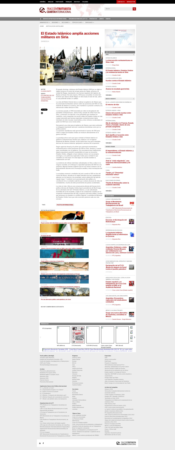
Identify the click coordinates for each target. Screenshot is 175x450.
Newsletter (131, 2)
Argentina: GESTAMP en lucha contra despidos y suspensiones (118, 375)
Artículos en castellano (54, 26)
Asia (73, 365)
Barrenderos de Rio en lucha (113, 434)
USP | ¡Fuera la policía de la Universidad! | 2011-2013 (119, 414)
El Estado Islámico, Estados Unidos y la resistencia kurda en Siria (119, 71)
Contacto (121, 2)
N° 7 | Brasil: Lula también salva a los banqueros (53, 399)
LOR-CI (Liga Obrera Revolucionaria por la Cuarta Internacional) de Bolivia (54, 409)
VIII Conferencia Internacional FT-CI (114, 365)
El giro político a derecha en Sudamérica (52, 261)
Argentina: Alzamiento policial (113, 433)
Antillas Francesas (77, 370)
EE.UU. (74, 363)
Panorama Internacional (46, 382)
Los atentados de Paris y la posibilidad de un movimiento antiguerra (60, 286)
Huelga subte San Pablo (111, 377)
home (40, 19)
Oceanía (74, 381)
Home (42, 26)
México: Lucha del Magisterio (113, 425)
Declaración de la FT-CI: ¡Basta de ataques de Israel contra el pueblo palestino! (116, 267)
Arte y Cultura (76, 402)
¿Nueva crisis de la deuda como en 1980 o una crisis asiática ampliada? (61, 248)
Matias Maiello (116, 92)
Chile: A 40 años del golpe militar (114, 427)
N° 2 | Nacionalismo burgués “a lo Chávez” (51, 389)
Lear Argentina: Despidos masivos (114, 379)
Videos (108, 19)
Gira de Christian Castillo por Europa (115, 368)
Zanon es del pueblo (110, 359)
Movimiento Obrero (77, 394)
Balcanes (74, 372)
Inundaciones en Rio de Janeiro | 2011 (115, 405)
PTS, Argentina (116, 255)
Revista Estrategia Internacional (55, 19)
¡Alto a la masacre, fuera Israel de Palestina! (117, 381)
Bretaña (107, 431)
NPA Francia (75, 420)
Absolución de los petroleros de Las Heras (116, 370)
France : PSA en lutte (110, 429)
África (73, 366)
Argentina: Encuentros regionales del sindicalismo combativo (116, 300)
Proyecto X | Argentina (111, 363)
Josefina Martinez (117, 167)
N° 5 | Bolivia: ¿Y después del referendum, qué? (53, 395)
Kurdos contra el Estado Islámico (118, 80)
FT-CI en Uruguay (45, 432)
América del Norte (77, 368)
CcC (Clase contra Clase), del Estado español (52, 423)
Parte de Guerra (44, 380)
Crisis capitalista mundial (79, 415)
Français (69, 2)
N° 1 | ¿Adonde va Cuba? (47, 388)
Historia (74, 398)
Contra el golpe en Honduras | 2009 (114, 394)
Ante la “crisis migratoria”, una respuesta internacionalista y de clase (118, 162)
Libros (101, 19)
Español (43, 2)
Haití (106, 357)
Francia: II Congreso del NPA (113, 423)
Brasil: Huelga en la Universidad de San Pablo (117, 383)
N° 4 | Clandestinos (45, 393)
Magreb (74, 377)
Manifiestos (44, 22)
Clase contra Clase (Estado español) (122, 290)
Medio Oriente (76, 359)
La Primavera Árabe (77, 419)
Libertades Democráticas (79, 400)
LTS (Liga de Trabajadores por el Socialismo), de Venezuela (53, 413)
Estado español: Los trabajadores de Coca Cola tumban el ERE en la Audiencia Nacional (116, 284)
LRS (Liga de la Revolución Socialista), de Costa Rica (55, 425)
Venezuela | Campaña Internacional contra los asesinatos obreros (117, 392)
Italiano (85, 2)
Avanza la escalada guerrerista (117, 89)
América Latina (76, 357)
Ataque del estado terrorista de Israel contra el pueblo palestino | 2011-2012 (119, 421)
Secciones (65, 22)
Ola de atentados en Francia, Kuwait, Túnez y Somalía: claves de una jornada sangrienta (120, 125)
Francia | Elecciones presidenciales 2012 (116, 416)
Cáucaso (74, 374)
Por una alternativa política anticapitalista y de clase (56, 299)
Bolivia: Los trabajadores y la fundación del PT (85, 430)
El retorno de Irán (46, 235)
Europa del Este (76, 376)
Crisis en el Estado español (79, 422)
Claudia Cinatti (46, 91)
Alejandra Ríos (116, 224)
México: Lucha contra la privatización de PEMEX (85, 435)
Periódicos (93, 19)
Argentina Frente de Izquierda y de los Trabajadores (86, 426)
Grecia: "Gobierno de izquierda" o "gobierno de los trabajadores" (86, 432)
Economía (75, 393)
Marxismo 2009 (44, 378)
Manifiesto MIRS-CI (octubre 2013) (49, 374)
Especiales (88, 22)
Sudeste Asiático (76, 385)
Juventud (74, 409)
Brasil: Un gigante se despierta (80, 428)
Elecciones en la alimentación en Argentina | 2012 (118, 418)
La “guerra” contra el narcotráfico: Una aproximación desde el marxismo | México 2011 (119, 410)
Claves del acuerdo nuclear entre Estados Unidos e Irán (118, 114)
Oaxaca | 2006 (109, 389)
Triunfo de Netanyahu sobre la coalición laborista (117, 184)
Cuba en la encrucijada (78, 417)
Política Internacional (65, 205)
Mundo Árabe (76, 379)
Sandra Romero (116, 319)
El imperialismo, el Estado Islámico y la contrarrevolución (120, 151)
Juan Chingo (115, 177)
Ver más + (109, 95)
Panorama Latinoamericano (47, 371)
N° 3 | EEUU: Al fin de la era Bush (49, 391)
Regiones (55, 22)
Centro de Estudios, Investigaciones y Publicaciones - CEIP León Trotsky (54, 362)
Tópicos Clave (77, 22)
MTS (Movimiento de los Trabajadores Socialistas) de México (54, 416)
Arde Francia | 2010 (110, 403)
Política (74, 403)
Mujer (73, 396)
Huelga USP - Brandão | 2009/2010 (114, 396)
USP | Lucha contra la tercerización (114, 407)
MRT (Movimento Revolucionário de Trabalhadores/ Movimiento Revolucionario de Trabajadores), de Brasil (119, 210)
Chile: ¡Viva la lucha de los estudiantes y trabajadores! (87, 424)
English (50, 2)
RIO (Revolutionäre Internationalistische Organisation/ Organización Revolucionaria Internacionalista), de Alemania (55, 428)
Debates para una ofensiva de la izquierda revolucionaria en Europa (60, 274)
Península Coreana (77, 383)
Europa (74, 361)
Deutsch (77, 2)
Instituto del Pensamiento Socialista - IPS (51, 359)
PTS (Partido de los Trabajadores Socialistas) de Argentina (47, 98)
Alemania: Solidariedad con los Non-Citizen (117, 366)
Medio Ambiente (76, 405)
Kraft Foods (108, 361)
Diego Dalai (115, 65)
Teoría (74, 391)
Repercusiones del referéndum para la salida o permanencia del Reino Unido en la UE (65, 223)
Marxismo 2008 (44, 376)
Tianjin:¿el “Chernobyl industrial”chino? (114, 173)
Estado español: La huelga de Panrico (115, 372)
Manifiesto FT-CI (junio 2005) (48, 372)
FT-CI (87, 10)
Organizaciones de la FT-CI (78, 19)
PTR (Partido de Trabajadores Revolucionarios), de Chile (54, 420)
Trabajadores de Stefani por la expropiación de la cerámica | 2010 (118, 401)
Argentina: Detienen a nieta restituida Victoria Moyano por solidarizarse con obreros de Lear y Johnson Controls (120, 250)
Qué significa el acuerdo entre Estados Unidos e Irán (117, 136)
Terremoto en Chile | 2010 (112, 398)
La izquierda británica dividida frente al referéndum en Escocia (117, 234)
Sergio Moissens (126, 319)
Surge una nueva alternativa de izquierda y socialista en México (116, 314)
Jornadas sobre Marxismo (47, 357)
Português (59, 2)
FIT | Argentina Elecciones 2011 (113, 413)
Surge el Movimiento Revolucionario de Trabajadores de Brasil (114, 203)
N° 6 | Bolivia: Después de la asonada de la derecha (54, 397)
